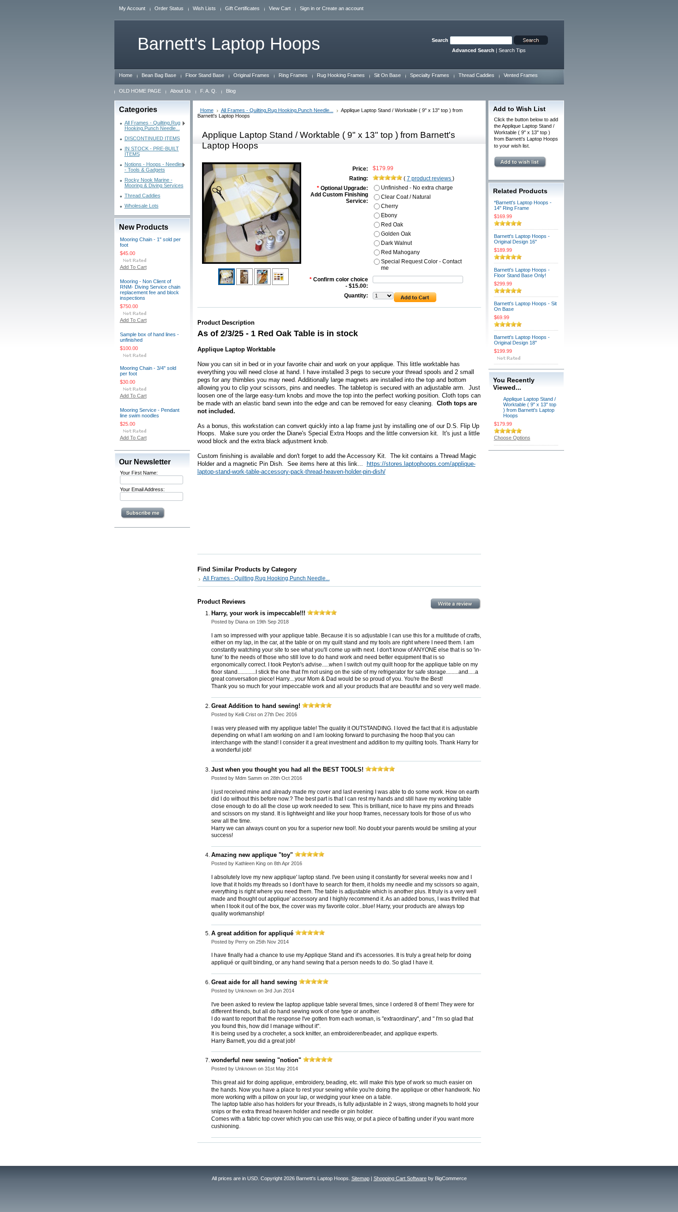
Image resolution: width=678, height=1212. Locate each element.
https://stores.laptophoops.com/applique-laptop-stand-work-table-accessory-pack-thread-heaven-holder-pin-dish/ (336, 467)
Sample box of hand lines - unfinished (149, 337)
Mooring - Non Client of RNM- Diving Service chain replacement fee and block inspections (150, 290)
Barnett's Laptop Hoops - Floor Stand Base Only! (522, 272)
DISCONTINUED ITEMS (152, 138)
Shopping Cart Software (400, 1178)
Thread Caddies (143, 195)
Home (207, 110)
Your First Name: (139, 472)
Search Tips (512, 50)
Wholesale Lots (142, 205)
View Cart (280, 8)
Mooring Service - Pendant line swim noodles (149, 412)
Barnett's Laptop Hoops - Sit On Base (525, 306)
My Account (132, 8)
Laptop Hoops (228, 43)
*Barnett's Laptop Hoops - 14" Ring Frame (523, 205)
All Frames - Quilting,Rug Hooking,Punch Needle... (150, 125)
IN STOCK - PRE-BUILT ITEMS (152, 151)
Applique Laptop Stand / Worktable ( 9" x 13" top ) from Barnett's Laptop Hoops (529, 407)
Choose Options (512, 437)
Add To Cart (133, 267)
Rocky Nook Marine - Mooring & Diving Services (154, 182)
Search (440, 40)
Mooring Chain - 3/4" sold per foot (148, 370)
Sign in (307, 8)
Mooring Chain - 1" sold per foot (150, 242)
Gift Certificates (242, 8)
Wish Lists (204, 8)
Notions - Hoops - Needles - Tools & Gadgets (152, 166)
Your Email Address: (142, 489)
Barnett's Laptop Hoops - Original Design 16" (522, 238)
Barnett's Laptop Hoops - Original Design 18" (522, 339)
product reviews (429, 178)
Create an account (342, 8)
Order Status (169, 8)
